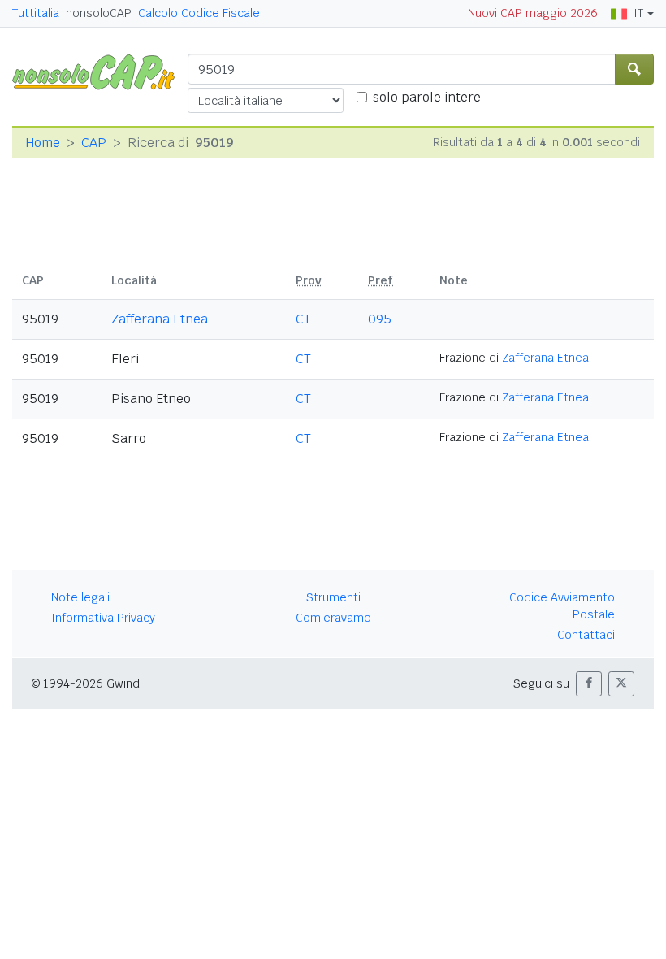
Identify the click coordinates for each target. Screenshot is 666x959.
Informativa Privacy (103, 617)
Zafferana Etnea (159, 319)
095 (379, 319)
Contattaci (586, 634)
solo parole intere (427, 97)
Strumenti (333, 597)
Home (42, 142)
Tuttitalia (35, 13)
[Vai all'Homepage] (100, 71)
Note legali (80, 597)
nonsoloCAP (99, 13)
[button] (589, 683)
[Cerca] (634, 69)
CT (303, 319)
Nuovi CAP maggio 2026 (533, 13)
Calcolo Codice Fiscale (199, 13)
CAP (93, 142)
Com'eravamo (333, 617)
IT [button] (638, 13)
